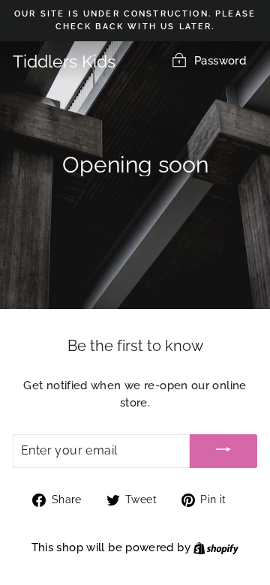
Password (220, 60)
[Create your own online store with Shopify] (216, 547)
